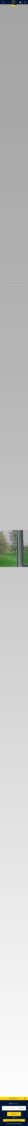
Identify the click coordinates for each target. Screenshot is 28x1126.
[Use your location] (4, 1108)
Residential (14, 1098)
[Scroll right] (25, 1098)
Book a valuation (14, 1121)
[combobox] (11, 1108)
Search (14, 1114)
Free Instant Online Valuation (14, 1123)
